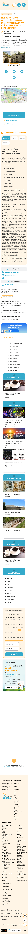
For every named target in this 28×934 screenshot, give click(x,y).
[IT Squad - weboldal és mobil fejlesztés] (24, 930)
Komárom (10, 36)
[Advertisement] (14, 726)
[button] (14, 95)
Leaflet (25, 102)
